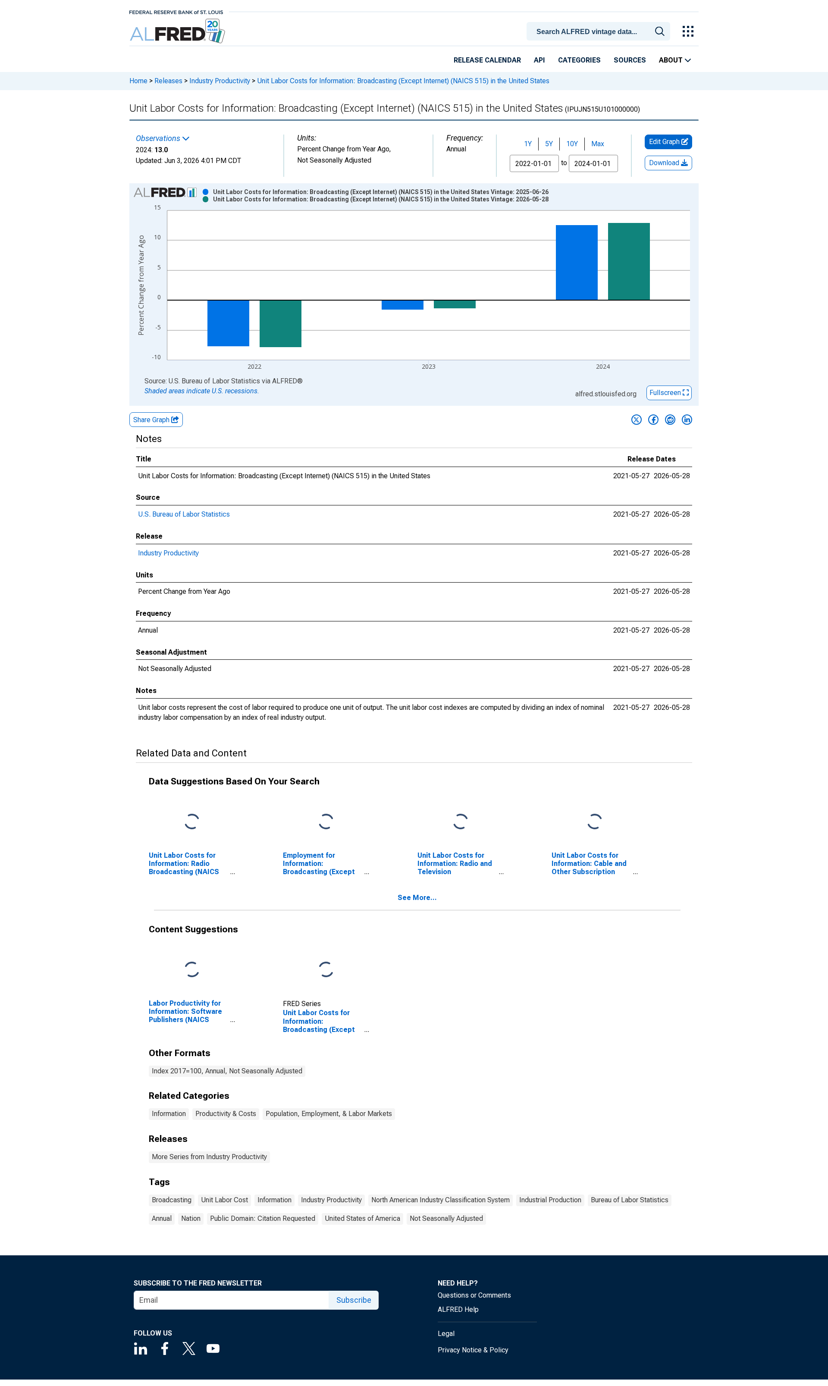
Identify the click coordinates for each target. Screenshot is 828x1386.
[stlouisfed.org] (176, 11)
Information (169, 1114)
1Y (528, 144)
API (539, 60)
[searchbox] (600, 31)
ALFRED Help (458, 1309)
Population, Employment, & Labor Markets (329, 1114)
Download (665, 163)
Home (138, 81)
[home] (178, 31)
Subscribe (353, 1299)
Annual (162, 1218)
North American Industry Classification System (440, 1200)
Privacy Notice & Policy (473, 1350)
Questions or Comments (474, 1295)
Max (597, 144)
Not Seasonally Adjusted (446, 1218)
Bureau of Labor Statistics (629, 1200)
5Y (549, 144)
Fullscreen (666, 393)
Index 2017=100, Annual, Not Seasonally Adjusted (227, 1071)
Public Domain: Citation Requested (262, 1218)
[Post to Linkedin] (687, 419)
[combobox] (600, 30)
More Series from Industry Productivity (209, 1157)
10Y (572, 144)
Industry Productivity (219, 81)
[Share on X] (636, 419)
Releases (168, 81)
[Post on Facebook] (653, 419)
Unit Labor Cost (224, 1200)
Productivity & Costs (225, 1114)
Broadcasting (171, 1200)
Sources (630, 60)
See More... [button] (417, 898)
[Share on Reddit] (670, 419)
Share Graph (152, 420)
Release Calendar (487, 60)
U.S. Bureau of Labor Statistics (184, 514)
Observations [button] (159, 138)
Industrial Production (550, 1200)
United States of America (362, 1218)
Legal (446, 1334)
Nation (191, 1218)
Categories (579, 60)
